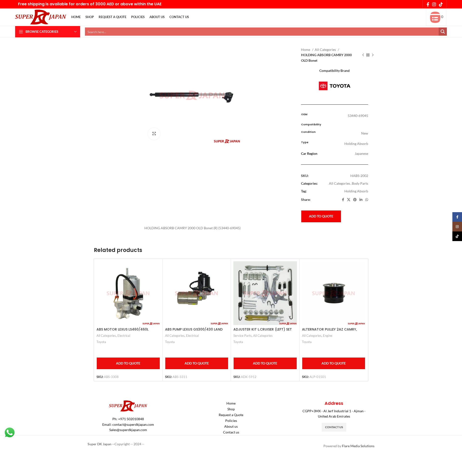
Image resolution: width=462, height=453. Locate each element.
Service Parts (242, 336)
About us (231, 426)
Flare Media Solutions (358, 446)
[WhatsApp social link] (367, 199)
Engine (327, 336)
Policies (231, 421)
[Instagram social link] (434, 4)
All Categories (326, 49)
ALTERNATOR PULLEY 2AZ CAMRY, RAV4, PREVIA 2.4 (329, 332)
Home (306, 49)
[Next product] (372, 55)
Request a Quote (231, 415)
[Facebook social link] (428, 4)
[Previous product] (363, 55)
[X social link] (349, 199)
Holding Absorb (356, 191)
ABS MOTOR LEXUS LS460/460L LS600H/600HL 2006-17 (122, 332)
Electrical (123, 336)
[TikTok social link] (440, 4)
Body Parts (360, 183)
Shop (231, 409)
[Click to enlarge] (154, 134)
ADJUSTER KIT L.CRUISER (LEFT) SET (262, 329)
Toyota (101, 342)
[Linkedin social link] (361, 199)
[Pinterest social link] (355, 199)
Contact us (231, 432)
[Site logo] (40, 17)
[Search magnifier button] (443, 31)
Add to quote (321, 216)
